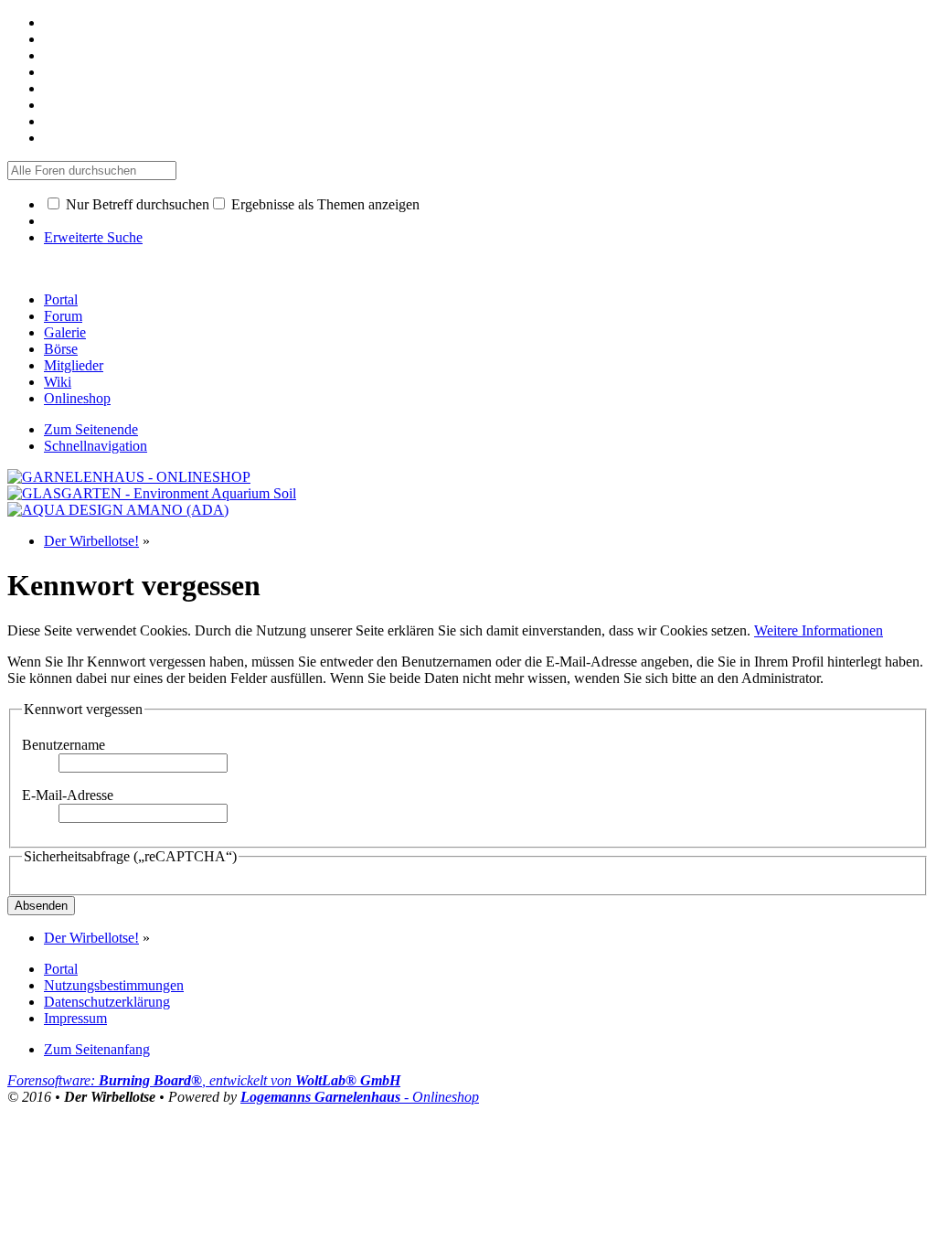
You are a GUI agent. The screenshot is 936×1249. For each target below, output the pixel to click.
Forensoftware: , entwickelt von (203, 1080)
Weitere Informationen (818, 630)
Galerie (65, 332)
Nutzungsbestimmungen (114, 985)
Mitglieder (73, 365)
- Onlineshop (359, 1097)
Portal (61, 299)
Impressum (75, 1018)
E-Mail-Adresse (67, 795)
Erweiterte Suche (93, 237)
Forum (63, 316)
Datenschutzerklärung (107, 1001)
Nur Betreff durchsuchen (135, 204)
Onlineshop (77, 398)
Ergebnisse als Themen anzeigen (324, 204)
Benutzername (63, 745)
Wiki (57, 382)
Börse (61, 349)
